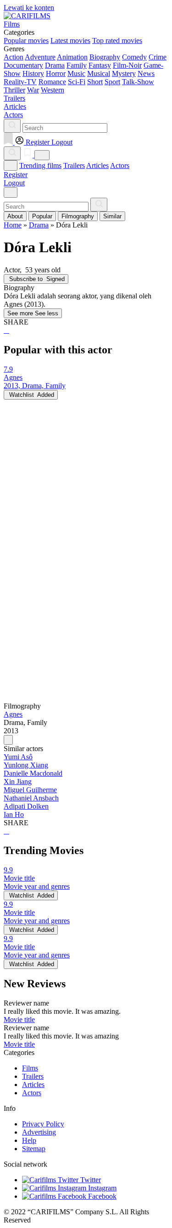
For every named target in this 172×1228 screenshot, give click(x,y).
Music (76, 73)
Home (13, 225)
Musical (98, 73)
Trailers (74, 165)
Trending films (40, 165)
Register (16, 175)
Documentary (23, 65)
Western (52, 90)
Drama (55, 65)
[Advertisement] (86, 485)
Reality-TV (20, 82)
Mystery (124, 73)
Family (77, 65)
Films (30, 1068)
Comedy (134, 57)
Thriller (14, 90)
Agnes (13, 714)
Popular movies (26, 40)
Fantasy (100, 65)
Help (29, 1140)
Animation (72, 57)
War (33, 90)
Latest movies (70, 40)
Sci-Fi (76, 82)
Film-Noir (127, 65)
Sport (112, 82)
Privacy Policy (43, 1124)
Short (95, 82)
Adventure (40, 57)
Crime (157, 57)
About (15, 216)
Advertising (39, 1132)
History (33, 73)
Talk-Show (138, 82)
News (146, 73)
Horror (56, 73)
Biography (104, 57)
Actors (119, 165)
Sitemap (33, 1148)
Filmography (77, 216)
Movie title (19, 1019)
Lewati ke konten (29, 7)
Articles (97, 165)
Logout (14, 183)
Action (13, 57)
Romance (52, 82)
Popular (42, 216)
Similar (112, 216)
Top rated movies (117, 40)
